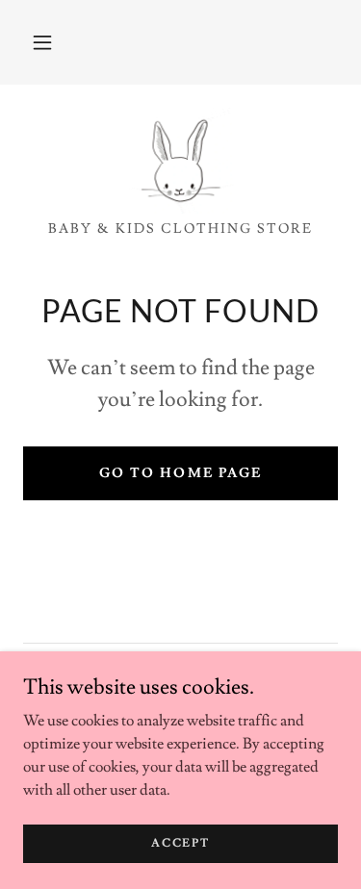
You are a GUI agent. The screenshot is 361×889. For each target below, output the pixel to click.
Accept (180, 843)
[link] (181, 161)
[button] (42, 42)
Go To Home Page (180, 473)
